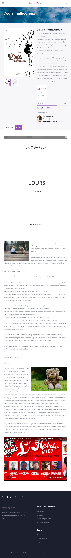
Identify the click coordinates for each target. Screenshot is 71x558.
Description (9, 127)
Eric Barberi (49, 117)
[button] (31, 31)
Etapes (18, 127)
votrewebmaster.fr (53, 553)
